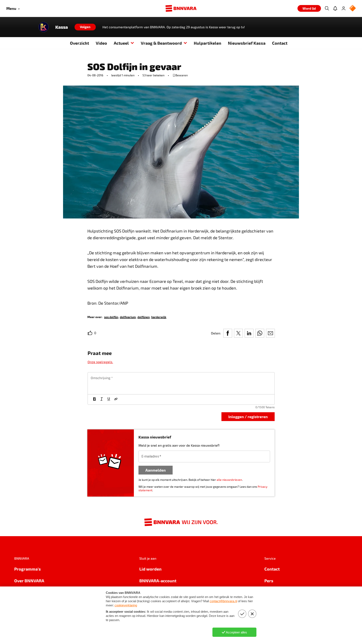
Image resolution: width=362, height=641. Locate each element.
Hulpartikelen (207, 43)
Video (101, 43)
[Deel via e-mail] (270, 333)
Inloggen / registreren (248, 416)
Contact (279, 43)
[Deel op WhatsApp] (260, 333)
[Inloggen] (343, 8)
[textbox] (181, 383)
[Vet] (94, 399)
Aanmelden (155, 470)
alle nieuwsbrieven (229, 479)
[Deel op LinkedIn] (249, 333)
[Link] (115, 399)
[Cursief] (101, 399)
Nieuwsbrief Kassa (246, 43)
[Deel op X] (238, 333)
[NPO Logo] (352, 8)
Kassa (61, 27)
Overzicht (79, 43)
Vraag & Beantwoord (161, 43)
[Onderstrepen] (108, 399)
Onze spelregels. (100, 362)
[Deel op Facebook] (228, 333)
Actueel (121, 43)
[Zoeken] (326, 8)
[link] (111, 317)
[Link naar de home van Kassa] (44, 27)
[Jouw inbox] (335, 8)
